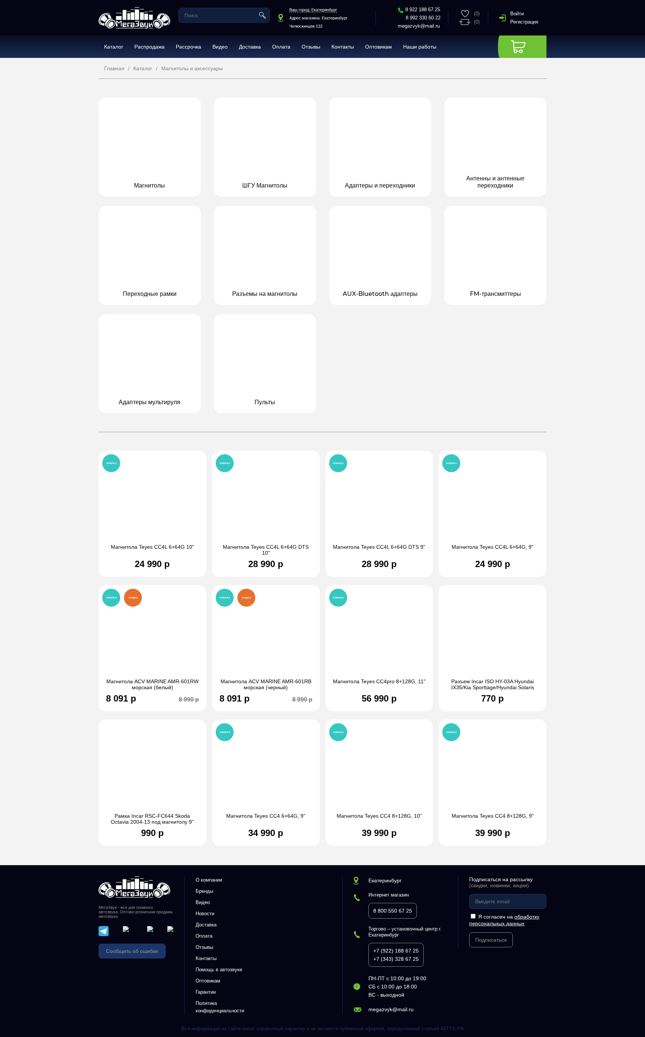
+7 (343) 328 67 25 (396, 959)
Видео (220, 46)
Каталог (113, 46)
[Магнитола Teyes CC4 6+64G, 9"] (265, 770)
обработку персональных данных (504, 920)
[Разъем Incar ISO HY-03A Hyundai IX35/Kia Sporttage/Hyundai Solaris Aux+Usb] (492, 635)
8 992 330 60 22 (423, 18)
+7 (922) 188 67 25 (396, 951)
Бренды (204, 891)
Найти (262, 15)
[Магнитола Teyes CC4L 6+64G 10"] (152, 501)
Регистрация (524, 22)
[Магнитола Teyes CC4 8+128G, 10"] (379, 770)
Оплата (281, 46)
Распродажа (149, 46)
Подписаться (491, 940)
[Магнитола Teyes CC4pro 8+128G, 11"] (379, 635)
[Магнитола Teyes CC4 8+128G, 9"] (492, 770)
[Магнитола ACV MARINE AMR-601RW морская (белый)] (152, 635)
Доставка (250, 46)
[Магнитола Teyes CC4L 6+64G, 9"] (492, 501)
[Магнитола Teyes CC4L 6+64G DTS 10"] (265, 501)
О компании (209, 880)
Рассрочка (188, 46)
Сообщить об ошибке (132, 951)
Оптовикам (378, 46)
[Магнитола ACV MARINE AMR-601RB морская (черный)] (265, 635)
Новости (205, 913)
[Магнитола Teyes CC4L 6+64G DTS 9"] (379, 501)
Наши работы (419, 46)
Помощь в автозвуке (219, 969)
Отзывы (311, 46)
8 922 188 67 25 (422, 9)
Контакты (342, 46)
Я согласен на (504, 920)
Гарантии (206, 992)
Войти (517, 13)
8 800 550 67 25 (392, 911)
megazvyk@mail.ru (419, 26)
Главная (114, 68)
